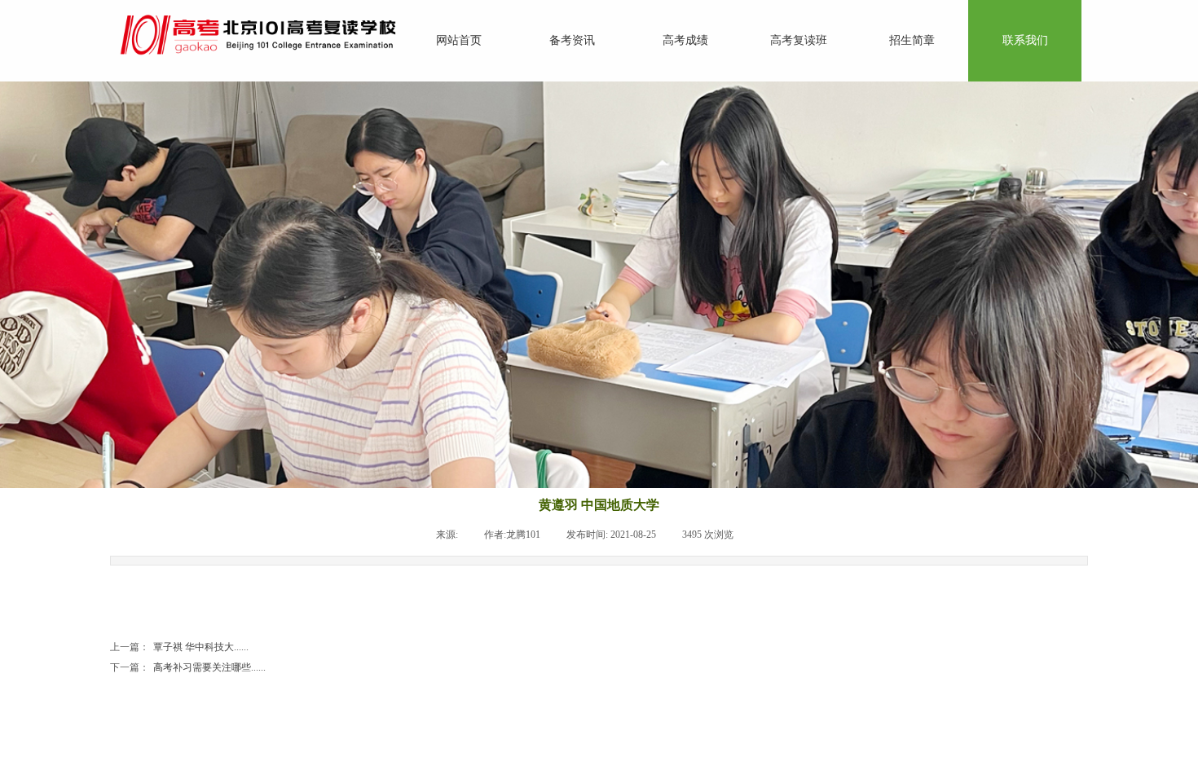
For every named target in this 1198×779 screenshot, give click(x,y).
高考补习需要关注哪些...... (188, 667)
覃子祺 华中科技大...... (179, 647)
